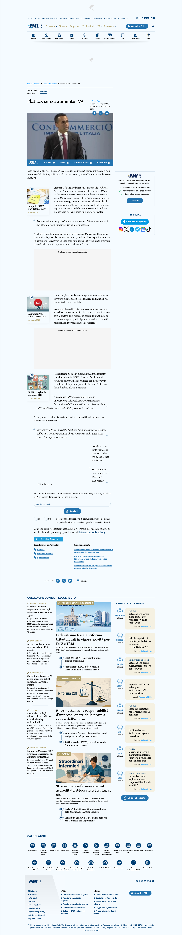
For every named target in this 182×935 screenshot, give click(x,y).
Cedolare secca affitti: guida (75, 894)
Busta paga (97, 18)
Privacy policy (34, 905)
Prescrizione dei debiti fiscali (105, 912)
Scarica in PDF (81, 163)
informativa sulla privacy (92, 532)
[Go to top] (156, 926)
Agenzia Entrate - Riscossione (77, 603)
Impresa (74, 26)
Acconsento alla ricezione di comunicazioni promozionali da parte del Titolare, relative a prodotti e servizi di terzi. (83, 520)
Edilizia (132, 749)
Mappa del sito (34, 919)
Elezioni (33, 710)
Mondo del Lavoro (38, 748)
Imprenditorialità (71, 678)
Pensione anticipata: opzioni (75, 904)
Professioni (88, 26)
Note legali (32, 898)
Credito (79, 18)
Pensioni (124, 18)
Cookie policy (34, 908)
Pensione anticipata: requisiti (71, 899)
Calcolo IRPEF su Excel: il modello (73, 912)
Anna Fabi (96, 101)
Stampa (48, 163)
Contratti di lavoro (111, 18)
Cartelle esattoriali (137, 774)
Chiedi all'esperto (136, 798)
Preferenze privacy (36, 912)
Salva (63, 163)
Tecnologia (109, 26)
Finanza (63, 26)
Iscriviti (135, 200)
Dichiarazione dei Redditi (48, 18)
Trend (30, 18)
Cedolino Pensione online (107, 894)
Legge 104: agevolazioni (106, 907)
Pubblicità (32, 894)
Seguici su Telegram (49, 539)
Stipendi (87, 18)
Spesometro (43, 558)
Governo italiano (45, 554)
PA (99, 26)
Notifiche (101, 163)
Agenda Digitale (37, 673)
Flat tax (43, 92)
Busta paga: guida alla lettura (105, 902)
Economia (50, 26)
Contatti (31, 901)
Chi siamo (32, 891)
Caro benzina (36, 641)
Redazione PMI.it (145, 697)
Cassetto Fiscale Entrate (74, 907)
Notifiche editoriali (36, 915)
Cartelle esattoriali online (107, 898)
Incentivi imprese (67, 18)
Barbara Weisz (146, 626)
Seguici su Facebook (136, 221)
